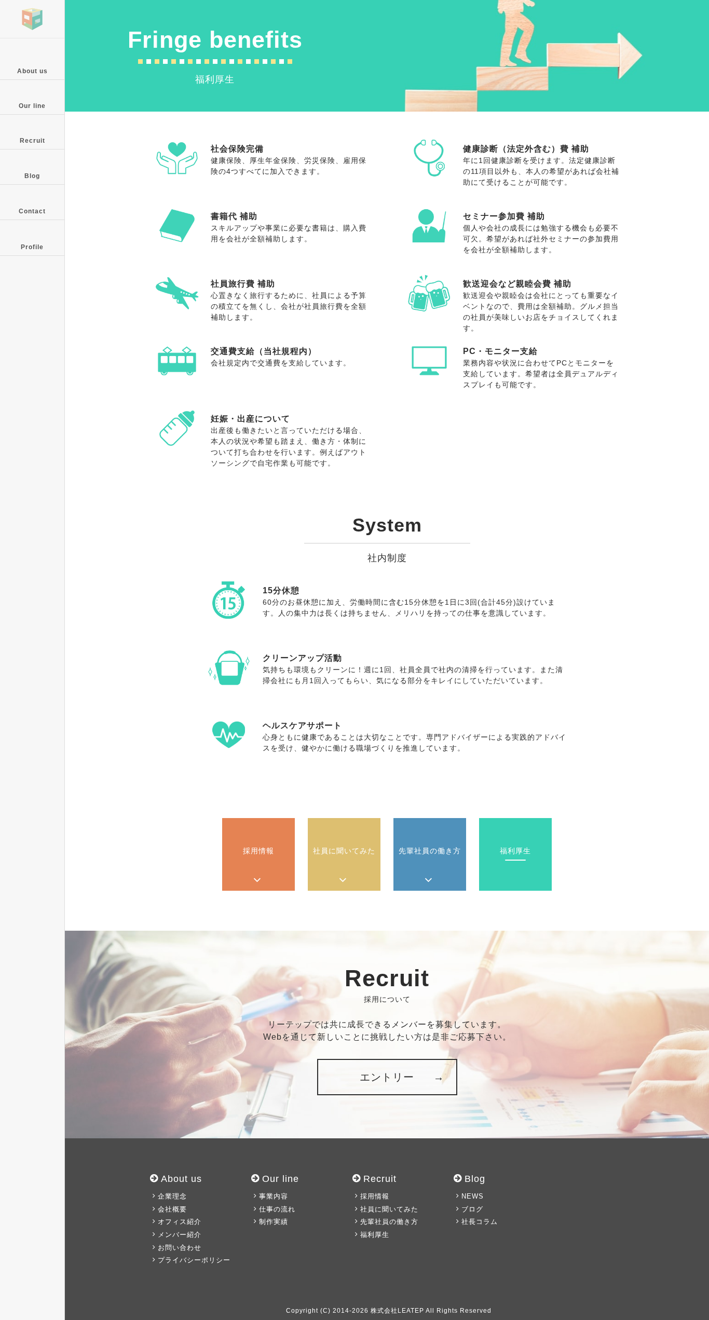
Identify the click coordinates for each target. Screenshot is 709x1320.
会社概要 (172, 1209)
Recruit (32, 140)
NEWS (472, 1196)
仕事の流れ (277, 1209)
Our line (32, 106)
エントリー (387, 1077)
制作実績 (273, 1222)
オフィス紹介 (179, 1222)
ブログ (472, 1209)
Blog (32, 176)
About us (32, 71)
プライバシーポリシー (194, 1260)
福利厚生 (374, 1235)
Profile (32, 247)
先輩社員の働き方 (389, 1222)
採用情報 (374, 1196)
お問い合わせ (179, 1247)
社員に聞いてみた (389, 1209)
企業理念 (172, 1196)
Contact (32, 211)
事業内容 (273, 1196)
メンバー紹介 (179, 1235)
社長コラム (479, 1222)
